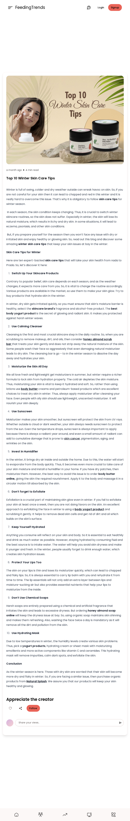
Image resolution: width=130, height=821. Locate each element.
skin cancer (72, 439)
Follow (33, 708)
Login (101, 7)
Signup (115, 7)
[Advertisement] (65, 43)
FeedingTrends (30, 7)
